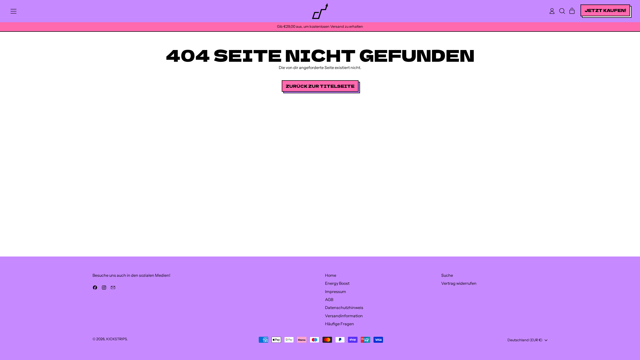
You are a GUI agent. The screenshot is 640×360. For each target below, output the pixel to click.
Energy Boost (337, 283)
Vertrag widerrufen (458, 283)
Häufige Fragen (339, 323)
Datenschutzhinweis (344, 307)
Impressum (335, 291)
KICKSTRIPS (116, 339)
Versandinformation (344, 315)
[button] (562, 11)
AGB (329, 299)
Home (330, 275)
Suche (447, 275)
